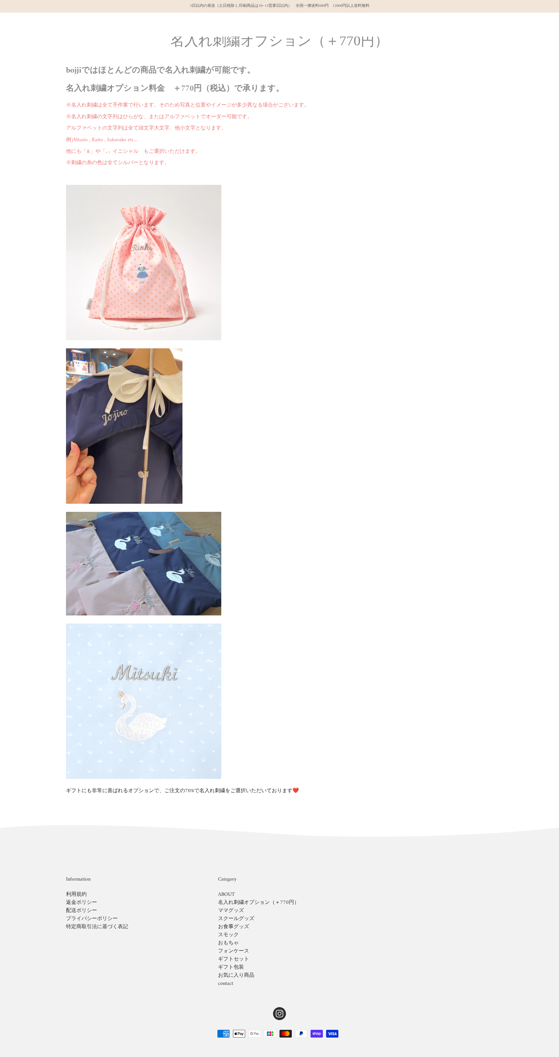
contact (225, 983)
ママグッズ (231, 910)
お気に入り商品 (236, 975)
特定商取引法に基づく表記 (97, 926)
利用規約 (76, 894)
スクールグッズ (236, 918)
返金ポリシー (81, 902)
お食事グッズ (233, 926)
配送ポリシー (81, 910)
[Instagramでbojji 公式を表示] (279, 1013)
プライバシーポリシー (92, 918)
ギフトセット (233, 959)
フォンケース (233, 951)
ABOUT (226, 894)
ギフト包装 (231, 967)
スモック (228, 934)
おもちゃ (228, 943)
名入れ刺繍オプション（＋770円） (258, 902)
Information (78, 879)
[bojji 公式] (43, 24)
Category (227, 879)
